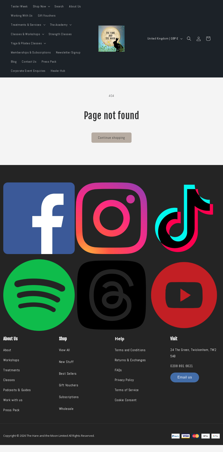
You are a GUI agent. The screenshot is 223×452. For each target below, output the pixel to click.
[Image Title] (39, 218)
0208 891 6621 (181, 366)
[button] (41, 6)
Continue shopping (111, 138)
